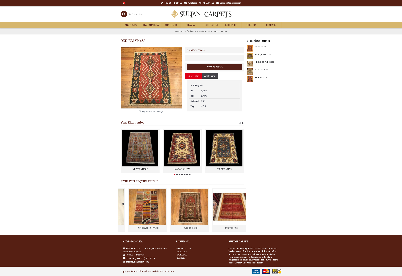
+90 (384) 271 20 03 (135, 254)
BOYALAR (182, 251)
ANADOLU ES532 (262, 77)
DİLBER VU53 (224, 169)
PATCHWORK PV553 (140, 227)
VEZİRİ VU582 (140, 169)
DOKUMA (182, 254)
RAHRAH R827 (262, 47)
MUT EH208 (224, 227)
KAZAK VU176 (182, 169)
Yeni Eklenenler (132, 122)
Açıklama (210, 75)
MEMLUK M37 (261, 70)
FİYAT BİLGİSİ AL (215, 67)
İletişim (181, 257)
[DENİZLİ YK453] (151, 78)
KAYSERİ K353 (182, 227)
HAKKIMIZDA (184, 248)
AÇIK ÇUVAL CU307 (264, 54)
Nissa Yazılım (167, 271)
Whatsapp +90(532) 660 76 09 (140, 258)
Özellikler (193, 75)
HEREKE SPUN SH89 (264, 62)
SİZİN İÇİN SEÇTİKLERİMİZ (139, 181)
